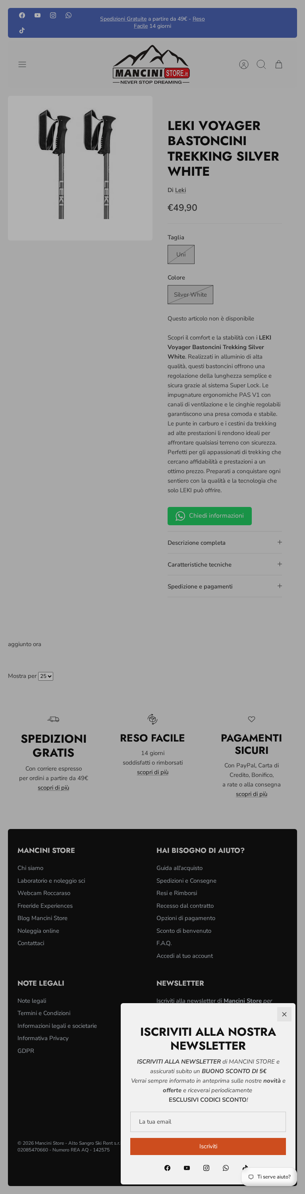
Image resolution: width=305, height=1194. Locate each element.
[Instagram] (206, 1168)
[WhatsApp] (226, 1168)
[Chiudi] (284, 1014)
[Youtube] (187, 1168)
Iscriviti (208, 1146)
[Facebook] (167, 1168)
